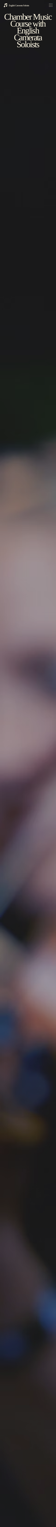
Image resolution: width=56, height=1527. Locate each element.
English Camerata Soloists (19, 5)
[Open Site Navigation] (51, 5)
